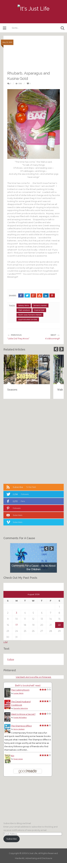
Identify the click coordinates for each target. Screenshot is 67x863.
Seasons (12, 389)
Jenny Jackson (19, 729)
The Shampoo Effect (21, 725)
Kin (12, 755)
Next (61, 349)
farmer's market (40, 305)
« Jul (5, 642)
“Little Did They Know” (18, 338)
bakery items (23, 305)
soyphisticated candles (27, 319)
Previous (56, 349)
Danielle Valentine (20, 708)
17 (16, 625)
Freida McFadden (20, 717)
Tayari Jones (18, 759)
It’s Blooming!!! (52, 338)
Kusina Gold (39, 310)
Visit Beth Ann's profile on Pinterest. (33, 677)
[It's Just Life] (33, 9)
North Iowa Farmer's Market (29, 315)
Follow (10, 659)
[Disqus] (33, 441)
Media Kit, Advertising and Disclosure (33, 858)
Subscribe (11, 839)
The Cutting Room (20, 690)
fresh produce (24, 310)
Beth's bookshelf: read (27, 685)
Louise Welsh (18, 693)
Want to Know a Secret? (23, 714)
